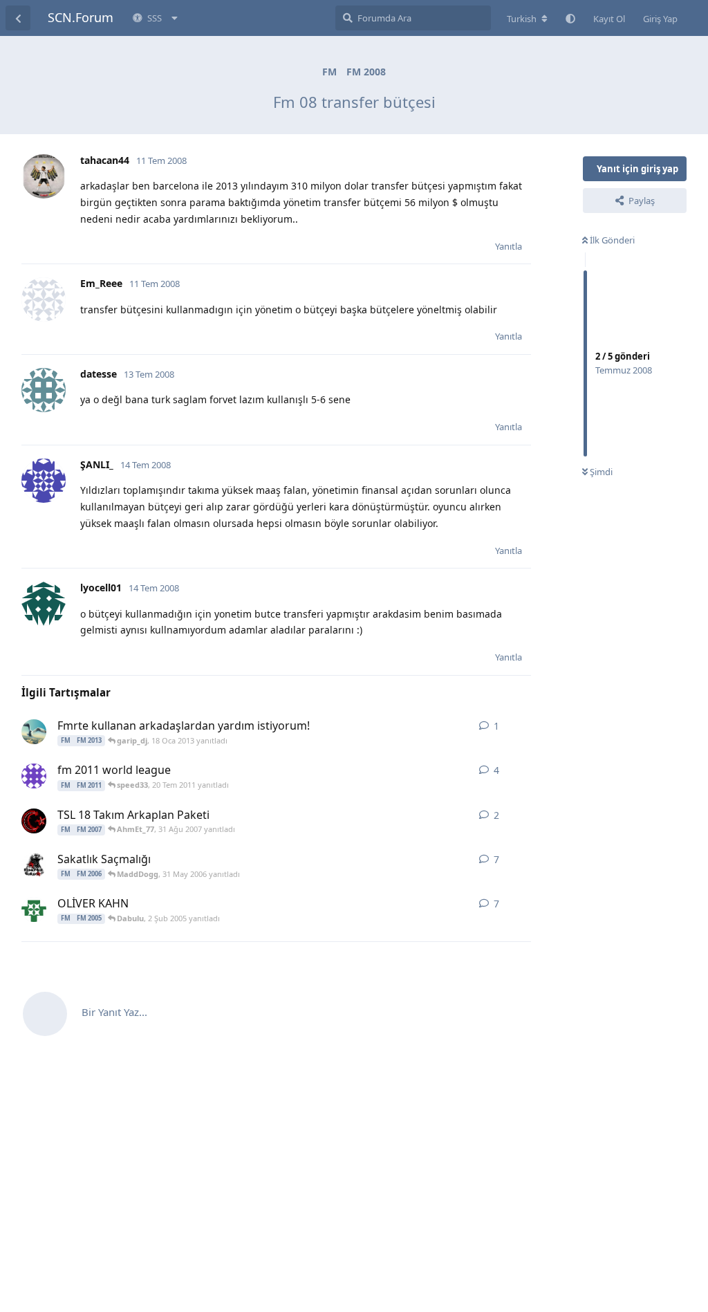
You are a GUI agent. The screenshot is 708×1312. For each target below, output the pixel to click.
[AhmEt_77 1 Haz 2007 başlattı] (33, 821)
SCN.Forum (80, 17)
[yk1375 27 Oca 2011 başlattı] (33, 776)
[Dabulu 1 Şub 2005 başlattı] (33, 909)
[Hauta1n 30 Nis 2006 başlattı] (33, 865)
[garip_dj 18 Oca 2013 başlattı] (33, 731)
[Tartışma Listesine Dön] (18, 18)
